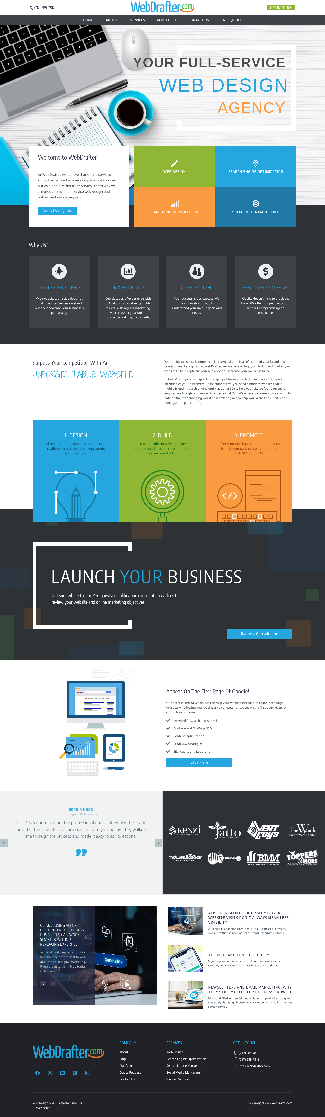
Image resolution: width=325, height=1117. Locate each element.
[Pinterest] (75, 1072)
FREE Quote (231, 20)
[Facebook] (37, 1072)
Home (88, 20)
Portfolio (166, 20)
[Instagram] (87, 1072)
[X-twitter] (50, 1072)
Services (137, 20)
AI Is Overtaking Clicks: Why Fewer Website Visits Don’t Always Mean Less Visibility (248, 918)
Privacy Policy (41, 1107)
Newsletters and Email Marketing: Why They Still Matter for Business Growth (250, 989)
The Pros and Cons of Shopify (238, 955)
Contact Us (198, 20)
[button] (4, 842)
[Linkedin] (62, 1072)
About (112, 20)
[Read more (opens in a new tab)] (44, 7)
